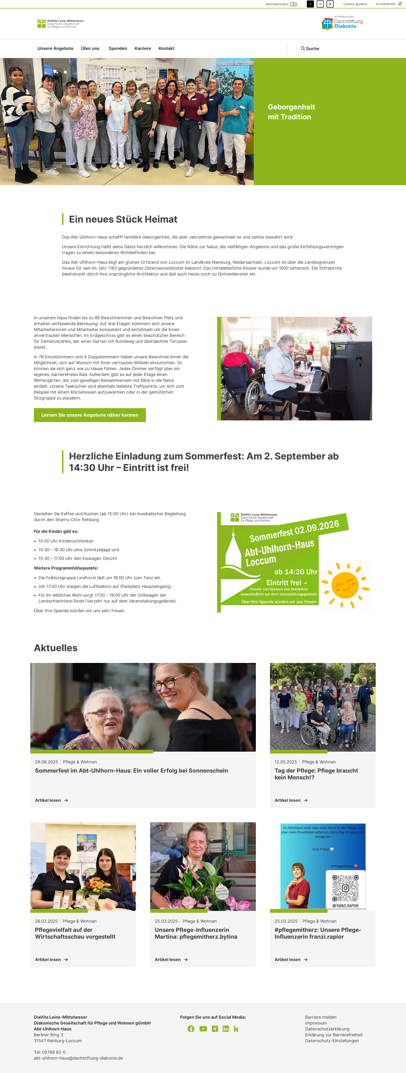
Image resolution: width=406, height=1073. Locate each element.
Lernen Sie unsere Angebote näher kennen (89, 415)
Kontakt (166, 48)
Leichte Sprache (355, 4)
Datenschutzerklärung (327, 1028)
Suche (312, 48)
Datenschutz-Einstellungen (332, 1040)
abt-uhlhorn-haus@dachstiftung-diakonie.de (78, 1058)
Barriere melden (321, 1017)
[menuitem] (55, 48)
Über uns (90, 48)
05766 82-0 (54, 1052)
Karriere (143, 48)
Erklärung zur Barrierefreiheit (334, 1034)
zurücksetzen (386, 4)
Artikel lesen (48, 800)
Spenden (118, 48)
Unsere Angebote (56, 48)
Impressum (316, 1023)
